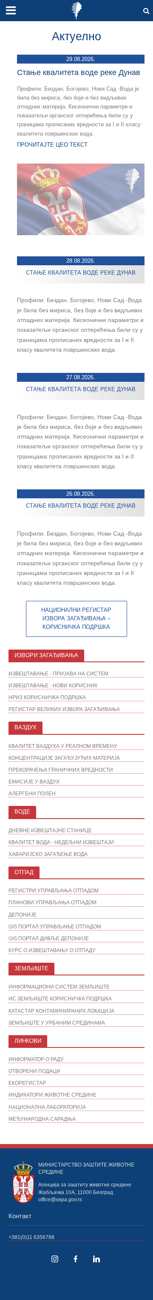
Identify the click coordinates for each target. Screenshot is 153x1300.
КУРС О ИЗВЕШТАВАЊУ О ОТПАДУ (52, 950)
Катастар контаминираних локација (61, 1011)
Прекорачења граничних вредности (60, 769)
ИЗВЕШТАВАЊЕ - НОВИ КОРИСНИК (52, 685)
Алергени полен (32, 793)
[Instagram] (54, 1259)
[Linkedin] (96, 1259)
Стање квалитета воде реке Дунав (78, 72)
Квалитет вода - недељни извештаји (61, 842)
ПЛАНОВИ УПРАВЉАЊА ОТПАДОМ (52, 902)
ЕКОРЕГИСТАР (27, 1083)
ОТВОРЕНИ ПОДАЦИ (34, 1071)
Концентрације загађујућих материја (64, 758)
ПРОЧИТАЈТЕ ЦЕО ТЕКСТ (52, 145)
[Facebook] (75, 1259)
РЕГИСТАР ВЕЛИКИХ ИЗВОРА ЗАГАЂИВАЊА (64, 709)
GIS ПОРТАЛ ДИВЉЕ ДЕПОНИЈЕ (48, 938)
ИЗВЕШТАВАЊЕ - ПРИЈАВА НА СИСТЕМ (58, 673)
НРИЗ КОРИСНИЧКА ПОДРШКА (47, 697)
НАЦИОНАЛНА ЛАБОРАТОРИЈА (47, 1107)
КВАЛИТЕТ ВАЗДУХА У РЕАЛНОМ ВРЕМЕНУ (62, 746)
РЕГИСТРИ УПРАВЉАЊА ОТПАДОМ (53, 890)
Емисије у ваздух (34, 781)
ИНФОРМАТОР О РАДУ (36, 1059)
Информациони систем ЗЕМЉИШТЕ (59, 986)
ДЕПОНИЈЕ (22, 914)
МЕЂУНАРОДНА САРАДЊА (42, 1119)
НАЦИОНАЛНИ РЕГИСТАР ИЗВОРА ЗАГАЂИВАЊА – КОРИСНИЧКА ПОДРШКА (76, 619)
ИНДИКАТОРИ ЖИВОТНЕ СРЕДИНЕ (52, 1094)
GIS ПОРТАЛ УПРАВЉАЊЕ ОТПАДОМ (54, 926)
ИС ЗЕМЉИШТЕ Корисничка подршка (60, 998)
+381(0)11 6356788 (31, 1237)
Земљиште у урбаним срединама (56, 1022)
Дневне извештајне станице (50, 830)
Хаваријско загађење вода (48, 854)
